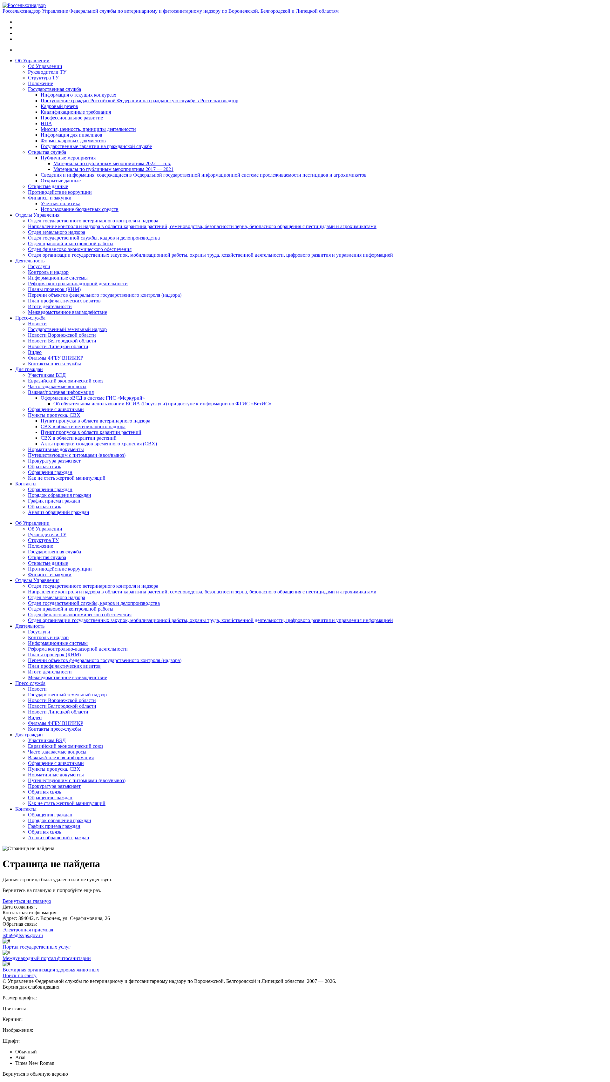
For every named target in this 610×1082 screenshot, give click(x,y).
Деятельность (29, 260)
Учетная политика (60, 203)
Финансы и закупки (49, 197)
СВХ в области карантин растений (79, 438)
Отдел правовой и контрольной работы (70, 243)
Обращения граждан (50, 472)
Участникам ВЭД (47, 375)
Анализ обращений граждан (58, 512)
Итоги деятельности (50, 306)
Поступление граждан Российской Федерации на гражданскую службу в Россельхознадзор (139, 100)
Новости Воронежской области (62, 335)
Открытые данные (61, 180)
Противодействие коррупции (60, 192)
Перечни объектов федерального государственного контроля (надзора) (104, 295)
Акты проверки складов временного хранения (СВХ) (99, 443)
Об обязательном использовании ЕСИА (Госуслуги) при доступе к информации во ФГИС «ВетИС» (162, 403)
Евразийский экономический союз (65, 380)
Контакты (26, 483)
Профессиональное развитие (72, 117)
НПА (46, 123)
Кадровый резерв (59, 106)
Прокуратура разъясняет (54, 460)
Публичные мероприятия (68, 157)
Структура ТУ (43, 77)
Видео (35, 352)
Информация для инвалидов (71, 135)
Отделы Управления (37, 215)
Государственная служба (54, 89)
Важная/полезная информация (61, 392)
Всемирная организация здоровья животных (51, 969)
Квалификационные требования (76, 112)
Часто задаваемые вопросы (57, 386)
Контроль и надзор (48, 272)
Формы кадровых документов (73, 140)
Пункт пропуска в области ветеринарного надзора (95, 420)
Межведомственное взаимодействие (67, 312)
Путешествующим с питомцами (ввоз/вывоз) (76, 455)
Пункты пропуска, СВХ (54, 415)
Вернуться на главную (27, 901)
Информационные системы (58, 278)
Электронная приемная (28, 929)
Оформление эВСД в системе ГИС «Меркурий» (93, 398)
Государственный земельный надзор (67, 329)
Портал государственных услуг (37, 947)
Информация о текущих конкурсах (78, 95)
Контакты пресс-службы (54, 363)
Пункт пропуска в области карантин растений (91, 432)
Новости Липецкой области (58, 346)
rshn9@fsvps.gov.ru (23, 935)
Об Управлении (32, 60)
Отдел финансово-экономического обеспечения (80, 249)
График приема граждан (54, 501)
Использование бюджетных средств (80, 209)
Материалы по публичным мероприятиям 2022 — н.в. (112, 163)
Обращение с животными (56, 409)
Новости (37, 323)
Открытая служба (47, 152)
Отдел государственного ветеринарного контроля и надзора (93, 220)
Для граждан (29, 369)
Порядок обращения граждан (59, 495)
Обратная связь (44, 466)
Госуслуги (39, 266)
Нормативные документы (56, 449)
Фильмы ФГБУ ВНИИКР (55, 358)
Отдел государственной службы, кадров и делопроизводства (94, 237)
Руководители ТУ (47, 72)
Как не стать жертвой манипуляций (66, 478)
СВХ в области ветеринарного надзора (83, 426)
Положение (40, 83)
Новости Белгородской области (62, 340)
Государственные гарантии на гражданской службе (96, 146)
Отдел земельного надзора (56, 232)
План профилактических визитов (64, 300)
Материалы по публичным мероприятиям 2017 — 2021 (113, 169)
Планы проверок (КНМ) (54, 289)
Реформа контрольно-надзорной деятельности (78, 283)
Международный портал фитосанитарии (47, 958)
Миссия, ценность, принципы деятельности (88, 129)
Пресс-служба (30, 318)
